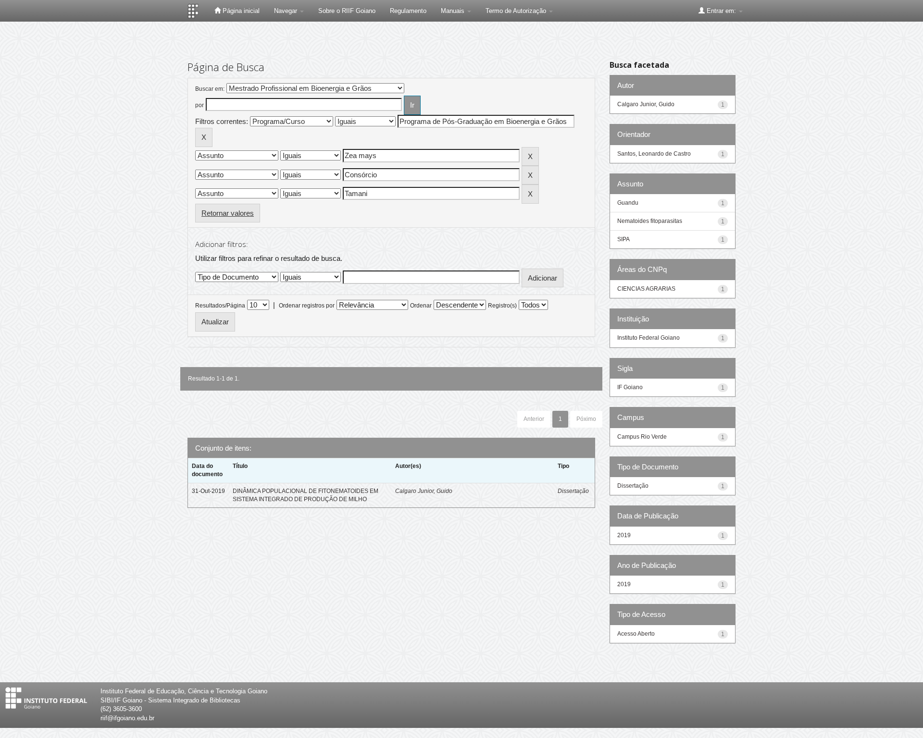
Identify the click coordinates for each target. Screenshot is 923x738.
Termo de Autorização (517, 10)
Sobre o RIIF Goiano (346, 10)
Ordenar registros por (307, 305)
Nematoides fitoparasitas (649, 221)
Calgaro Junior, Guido (423, 491)
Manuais (453, 10)
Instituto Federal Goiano (648, 337)
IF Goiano (630, 387)
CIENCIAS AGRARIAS (646, 288)
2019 (624, 535)
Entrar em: (721, 10)
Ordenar (421, 305)
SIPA (623, 239)
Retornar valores (227, 213)
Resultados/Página (220, 305)
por (199, 105)
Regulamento (408, 10)
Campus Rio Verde (642, 436)
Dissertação (573, 491)
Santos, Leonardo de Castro (654, 153)
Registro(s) (502, 305)
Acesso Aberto (636, 633)
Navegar (286, 10)
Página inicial (240, 10)
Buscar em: (210, 89)
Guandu (627, 202)
